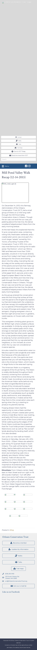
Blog (12, 530)
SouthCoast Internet (25, 647)
